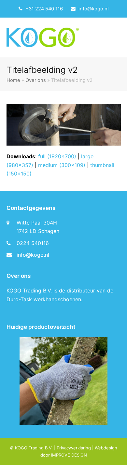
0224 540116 (33, 243)
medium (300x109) (61, 165)
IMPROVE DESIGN (69, 455)
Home (13, 80)
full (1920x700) (57, 156)
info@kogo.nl (93, 9)
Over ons (35, 80)
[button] (117, 37)
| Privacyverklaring (72, 447)
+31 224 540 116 (44, 9)
